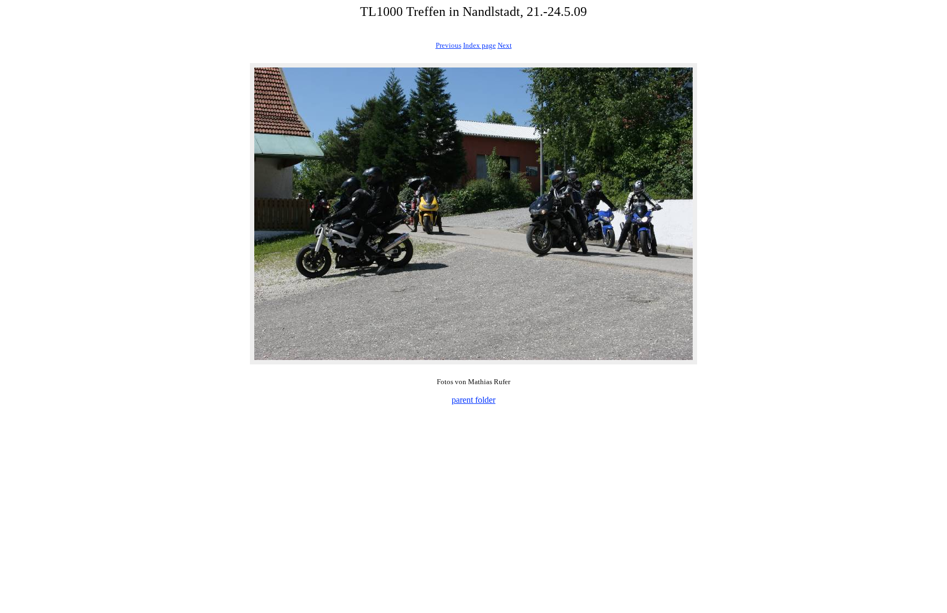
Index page (479, 45)
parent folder (473, 399)
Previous (448, 45)
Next (505, 45)
